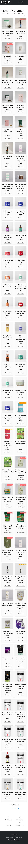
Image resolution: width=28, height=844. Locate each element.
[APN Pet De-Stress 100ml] (7, 228)
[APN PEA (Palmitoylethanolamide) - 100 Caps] (20, 277)
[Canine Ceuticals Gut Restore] (7, 784)
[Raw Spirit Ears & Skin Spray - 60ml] (7, 73)
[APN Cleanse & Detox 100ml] (7, 303)
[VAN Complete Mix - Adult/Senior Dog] (7, 462)
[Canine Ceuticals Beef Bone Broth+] (20, 784)
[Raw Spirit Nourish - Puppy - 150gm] (20, 73)
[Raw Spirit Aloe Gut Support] (7, 148)
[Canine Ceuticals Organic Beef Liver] (7, 705)
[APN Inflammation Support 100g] (20, 303)
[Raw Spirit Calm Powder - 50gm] (20, 97)
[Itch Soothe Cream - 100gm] (7, 382)
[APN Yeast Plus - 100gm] (20, 356)
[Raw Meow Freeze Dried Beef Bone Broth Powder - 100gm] (20, 595)
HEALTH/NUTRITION (17, 14)
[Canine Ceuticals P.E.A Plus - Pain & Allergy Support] (20, 705)
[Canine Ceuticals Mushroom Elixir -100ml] (7, 758)
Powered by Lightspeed (14, 839)
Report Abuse (18, 837)
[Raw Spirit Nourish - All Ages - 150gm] (7, 23)
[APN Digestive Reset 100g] (20, 203)
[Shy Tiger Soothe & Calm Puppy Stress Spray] (7, 569)
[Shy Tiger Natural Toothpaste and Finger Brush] (20, 176)
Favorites (8, 825)
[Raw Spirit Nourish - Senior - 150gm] (7, 97)
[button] (6, 2)
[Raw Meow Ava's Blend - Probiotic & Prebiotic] (7, 623)
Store (8, 14)
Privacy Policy (9, 837)
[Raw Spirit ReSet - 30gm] (20, 48)
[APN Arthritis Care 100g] (20, 252)
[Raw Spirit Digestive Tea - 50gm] (20, 122)
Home (3, 14)
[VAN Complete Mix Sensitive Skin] (20, 434)
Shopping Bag (19, 825)
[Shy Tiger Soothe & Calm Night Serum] (20, 542)
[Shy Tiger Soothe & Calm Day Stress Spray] (7, 595)
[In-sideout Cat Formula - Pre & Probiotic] (20, 650)
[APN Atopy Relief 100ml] (20, 228)
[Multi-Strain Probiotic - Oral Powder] (7, 407)
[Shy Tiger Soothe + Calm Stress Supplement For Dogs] (20, 148)
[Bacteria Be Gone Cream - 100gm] (20, 382)
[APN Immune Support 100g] (7, 277)
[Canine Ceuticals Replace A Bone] (20, 731)
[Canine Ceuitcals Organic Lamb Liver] (20, 758)
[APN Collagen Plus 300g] (7, 252)
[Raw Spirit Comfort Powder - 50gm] (7, 122)
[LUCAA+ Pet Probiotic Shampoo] (7, 356)
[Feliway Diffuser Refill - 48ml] (20, 623)
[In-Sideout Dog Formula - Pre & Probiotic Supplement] (7, 676)
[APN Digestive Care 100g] (7, 203)
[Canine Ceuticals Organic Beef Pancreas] (7, 731)
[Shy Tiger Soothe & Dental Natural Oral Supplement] (7, 176)
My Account (8, 820)
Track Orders (19, 820)
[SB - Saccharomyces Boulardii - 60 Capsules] (20, 328)
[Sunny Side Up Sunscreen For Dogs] (7, 328)
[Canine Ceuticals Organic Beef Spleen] (20, 676)
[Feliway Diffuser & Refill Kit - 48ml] (7, 650)
